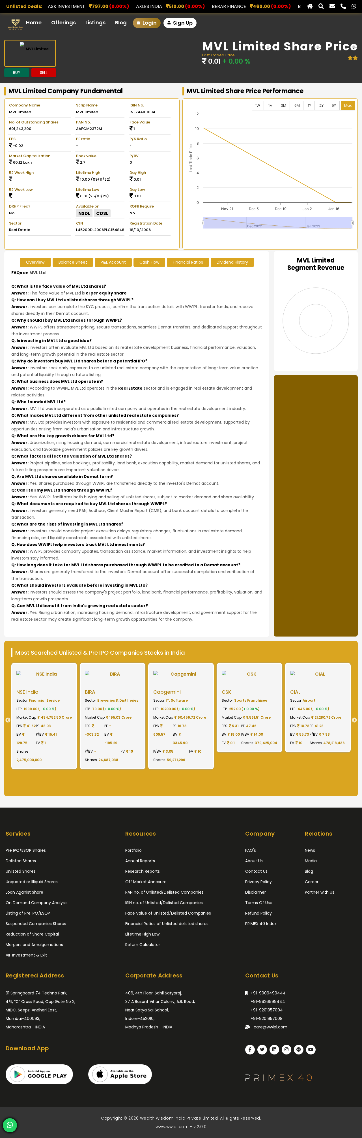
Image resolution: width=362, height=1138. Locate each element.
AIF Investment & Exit (26, 955)
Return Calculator (142, 944)
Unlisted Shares (21, 871)
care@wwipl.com (270, 1027)
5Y (334, 105)
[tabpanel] (44, 716)
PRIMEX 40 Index (261, 923)
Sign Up (182, 22)
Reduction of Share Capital (32, 934)
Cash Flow (149, 262)
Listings (95, 22)
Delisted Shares (21, 861)
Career (311, 882)
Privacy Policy (258, 882)
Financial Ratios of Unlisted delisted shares (166, 923)
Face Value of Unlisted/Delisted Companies (168, 913)
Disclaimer (255, 892)
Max (348, 105)
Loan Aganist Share (24, 892)
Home (34, 22)
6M (297, 105)
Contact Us (256, 871)
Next (356, 720)
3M (283, 105)
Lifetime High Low (142, 934)
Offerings (63, 22)
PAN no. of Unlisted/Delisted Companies (164, 892)
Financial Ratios (188, 262)
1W (257, 105)
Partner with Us (319, 892)
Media (311, 861)
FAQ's (250, 850)
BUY (16, 72)
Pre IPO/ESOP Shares (26, 850)
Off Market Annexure (146, 882)
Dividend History (232, 262)
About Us (254, 861)
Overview (35, 262)
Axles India (90, 6)
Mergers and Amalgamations (34, 944)
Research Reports (142, 871)
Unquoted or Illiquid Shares (32, 882)
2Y (321, 105)
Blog (121, 22)
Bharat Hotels (257, 6)
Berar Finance (170, 6)
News (310, 850)
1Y (309, 105)
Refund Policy (258, 913)
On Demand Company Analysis (37, 903)
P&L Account (113, 262)
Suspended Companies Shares (36, 923)
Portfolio (133, 850)
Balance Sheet (73, 262)
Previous (5, 720)
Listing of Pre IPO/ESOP (28, 913)
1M (270, 105)
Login (149, 22)
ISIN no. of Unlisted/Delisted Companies (164, 903)
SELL (44, 72)
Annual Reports (140, 861)
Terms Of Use (258, 903)
